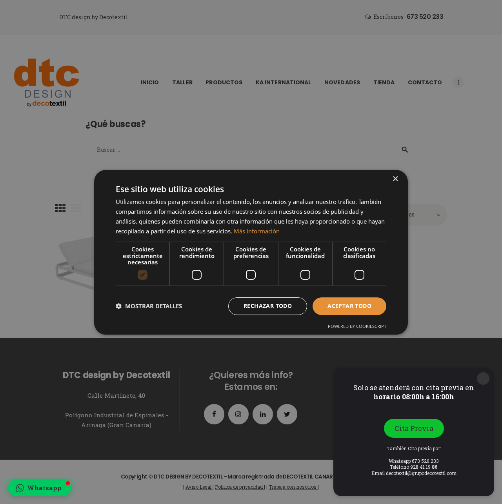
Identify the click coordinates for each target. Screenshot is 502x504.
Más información (257, 231)
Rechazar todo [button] (268, 305)
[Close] (483, 378)
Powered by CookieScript (357, 326)
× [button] (395, 179)
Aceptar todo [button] (349, 305)
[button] (39, 488)
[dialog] (251, 252)
